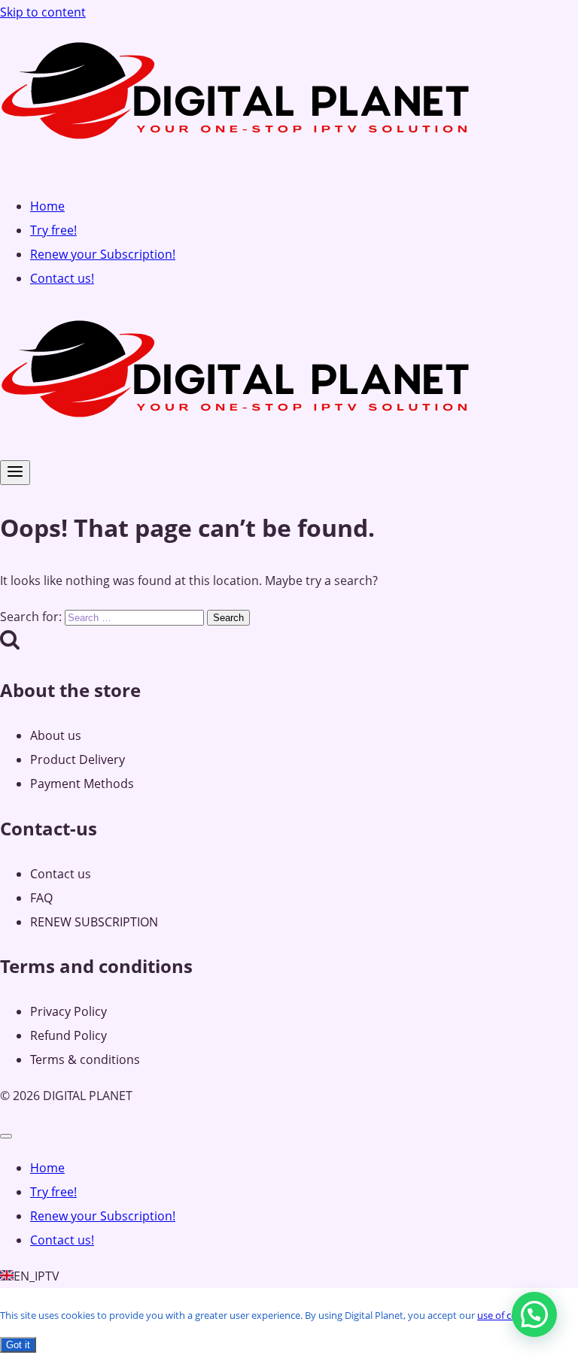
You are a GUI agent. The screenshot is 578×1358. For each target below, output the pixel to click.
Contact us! (62, 278)
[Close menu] (6, 1136)
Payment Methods (82, 783)
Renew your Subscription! (102, 254)
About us (55, 735)
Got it (18, 1344)
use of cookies (508, 1315)
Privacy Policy (68, 1011)
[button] (534, 1314)
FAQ (41, 898)
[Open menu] (15, 472)
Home (47, 206)
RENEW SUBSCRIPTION (94, 922)
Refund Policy (68, 1035)
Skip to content (43, 12)
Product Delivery (77, 759)
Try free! (53, 230)
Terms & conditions (85, 1059)
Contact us (60, 873)
